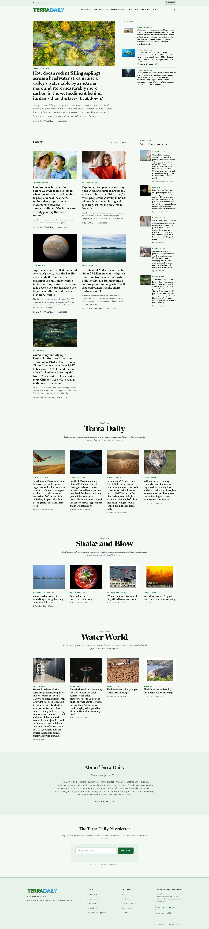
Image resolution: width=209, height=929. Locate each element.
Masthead (126, 899)
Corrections (127, 908)
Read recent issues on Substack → (104, 865)
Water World (117, 9)
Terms (171, 924)
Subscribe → (166, 907)
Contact (125, 913)
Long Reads (132, 9)
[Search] (174, 10)
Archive (145, 9)
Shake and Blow (100, 9)
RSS (169, 913)
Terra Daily (84, 9)
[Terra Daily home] (48, 9)
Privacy (161, 924)
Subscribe (170, 3)
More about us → (104, 801)
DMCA (179, 924)
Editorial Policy (128, 903)
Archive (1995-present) (97, 913)
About (155, 9)
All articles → (118, 142)
